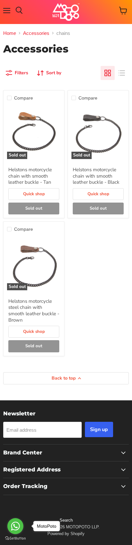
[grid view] (108, 73)
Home (9, 33)
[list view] (122, 73)
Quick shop (34, 194)
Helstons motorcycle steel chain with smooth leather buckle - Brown (33, 310)
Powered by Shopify (66, 533)
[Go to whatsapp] (15, 526)
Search (66, 520)
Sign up (99, 429)
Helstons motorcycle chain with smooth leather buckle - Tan (30, 175)
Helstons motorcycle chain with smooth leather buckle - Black (96, 175)
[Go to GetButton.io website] (15, 538)
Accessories (36, 33)
